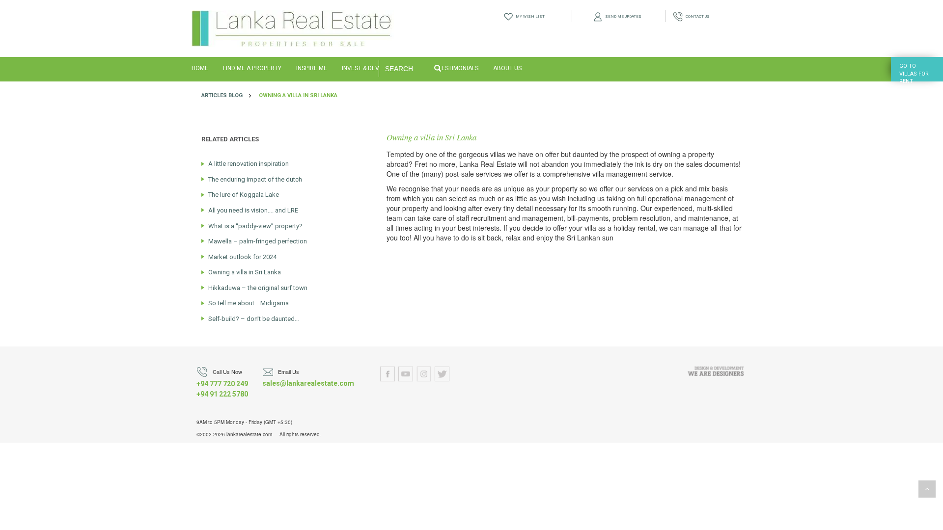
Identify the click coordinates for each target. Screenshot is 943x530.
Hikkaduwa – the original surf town (257, 288)
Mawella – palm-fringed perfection (257, 241)
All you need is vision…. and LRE (253, 210)
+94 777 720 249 (222, 384)
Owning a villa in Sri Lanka (298, 95)
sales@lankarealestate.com (308, 383)
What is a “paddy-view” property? (255, 226)
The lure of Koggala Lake (243, 194)
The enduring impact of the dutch (255, 179)
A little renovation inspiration (248, 163)
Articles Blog (222, 95)
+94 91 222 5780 (222, 394)
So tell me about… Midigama (248, 303)
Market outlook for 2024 (242, 257)
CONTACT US (696, 16)
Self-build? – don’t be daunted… (253, 318)
